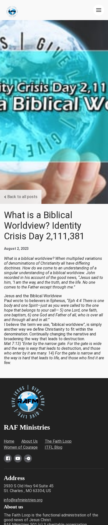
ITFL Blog (53, 447)
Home (9, 441)
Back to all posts (22, 196)
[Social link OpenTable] (28, 458)
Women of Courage (21, 447)
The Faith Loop (58, 441)
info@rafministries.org (23, 500)
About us (13, 506)
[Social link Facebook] (8, 458)
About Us (29, 441)
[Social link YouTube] (18, 458)
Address (14, 478)
